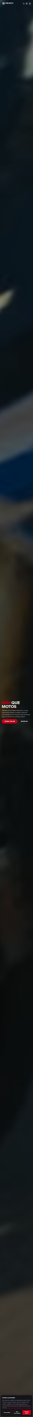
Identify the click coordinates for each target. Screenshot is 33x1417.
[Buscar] (23, 4)
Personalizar (7, 1412)
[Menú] (30, 4)
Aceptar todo (27, 1412)
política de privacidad (24, 1407)
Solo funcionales (17, 1412)
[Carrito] (26, 3)
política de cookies (12, 1407)
